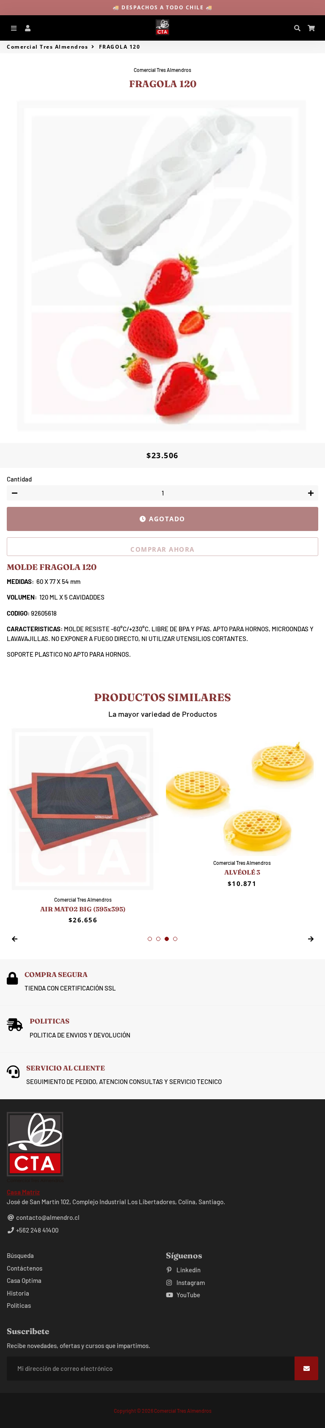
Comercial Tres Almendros (47, 46)
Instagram (190, 1282)
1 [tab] (150, 939)
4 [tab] (175, 939)
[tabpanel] (83, 825)
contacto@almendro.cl (47, 1217)
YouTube (187, 1295)
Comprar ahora (162, 549)
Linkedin (188, 1270)
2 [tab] (158, 939)
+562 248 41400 (36, 1230)
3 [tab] (167, 939)
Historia (18, 1293)
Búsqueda (20, 1255)
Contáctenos (24, 1268)
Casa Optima (24, 1280)
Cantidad (19, 479)
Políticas (19, 1305)
